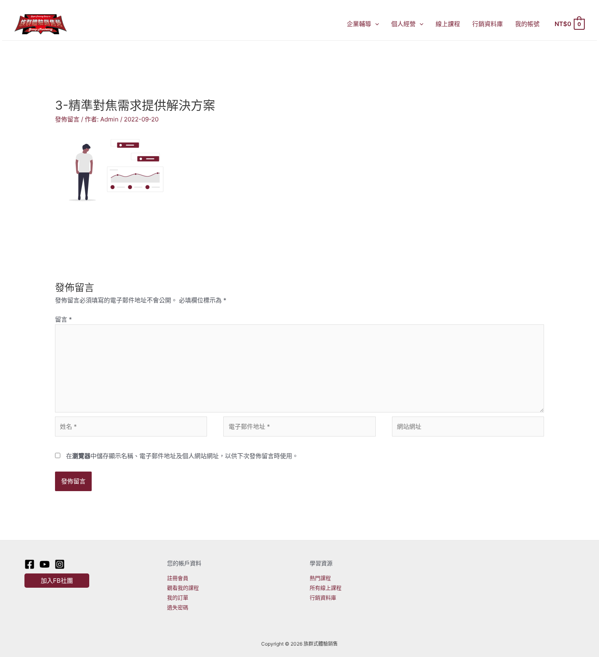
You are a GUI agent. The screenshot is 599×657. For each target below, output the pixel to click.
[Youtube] (45, 564)
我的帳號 (527, 24)
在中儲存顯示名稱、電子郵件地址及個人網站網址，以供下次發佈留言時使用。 (182, 456)
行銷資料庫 (487, 24)
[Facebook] (29, 564)
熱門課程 (320, 578)
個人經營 (403, 24)
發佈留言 (67, 119)
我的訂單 (177, 597)
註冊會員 (177, 578)
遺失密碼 (177, 607)
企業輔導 (359, 24)
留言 (63, 319)
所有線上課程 (325, 587)
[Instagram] (60, 564)
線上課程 (448, 24)
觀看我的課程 (183, 587)
